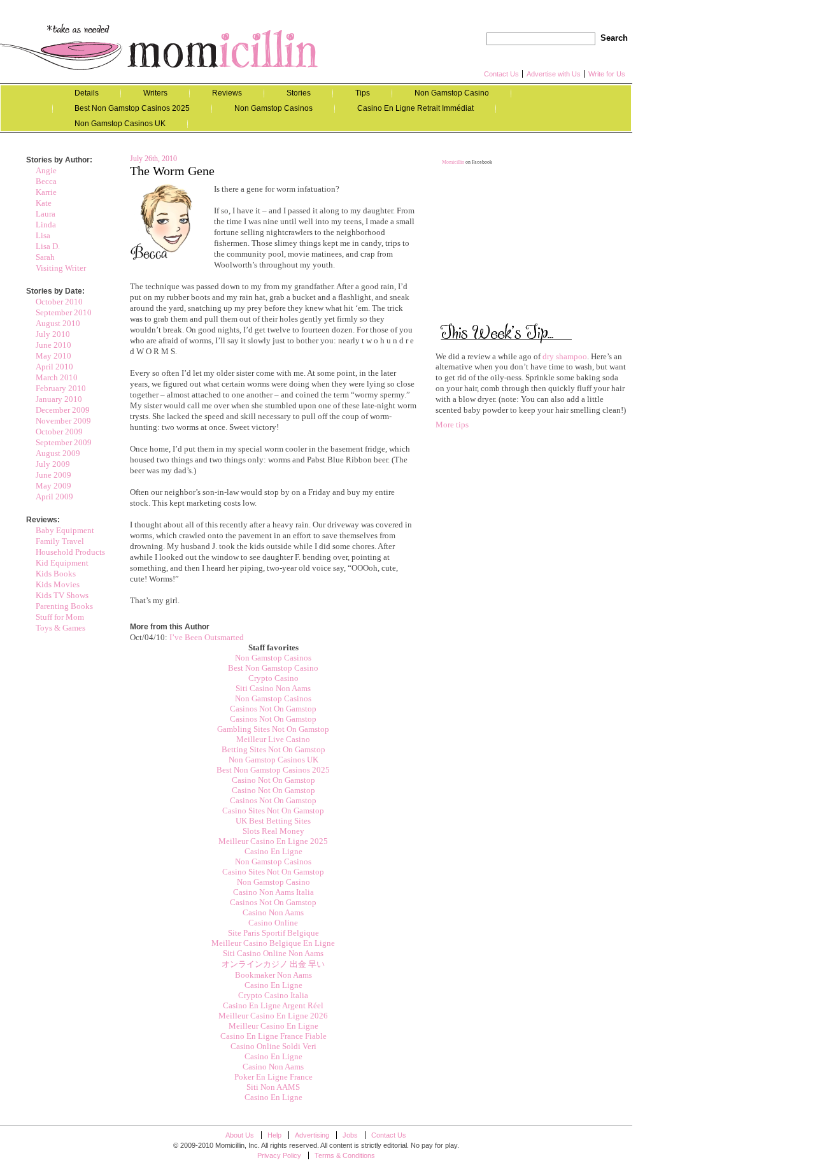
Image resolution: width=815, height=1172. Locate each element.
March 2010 (57, 377)
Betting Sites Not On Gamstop (273, 749)
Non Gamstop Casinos (273, 108)
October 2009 (59, 431)
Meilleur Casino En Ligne (273, 1026)
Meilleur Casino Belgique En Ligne (273, 943)
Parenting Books (64, 606)
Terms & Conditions (345, 1155)
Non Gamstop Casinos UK (120, 123)
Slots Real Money (273, 831)
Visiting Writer (61, 268)
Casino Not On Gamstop (273, 780)
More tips (452, 424)
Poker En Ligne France (273, 1077)
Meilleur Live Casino (273, 739)
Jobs (350, 1135)
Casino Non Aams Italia (273, 892)
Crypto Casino (273, 678)
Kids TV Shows (62, 595)
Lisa (43, 235)
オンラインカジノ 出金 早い (273, 964)
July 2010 (53, 334)
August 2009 (58, 453)
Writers (155, 93)
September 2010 (64, 312)
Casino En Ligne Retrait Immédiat (415, 108)
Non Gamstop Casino (452, 93)
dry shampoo (564, 356)
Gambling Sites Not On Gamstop (273, 729)
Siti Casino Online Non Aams (273, 953)
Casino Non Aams (273, 912)
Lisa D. (48, 246)
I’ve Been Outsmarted (206, 637)
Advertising (312, 1135)
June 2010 (53, 345)
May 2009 (53, 485)
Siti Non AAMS (273, 1087)
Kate (44, 203)
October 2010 (59, 301)
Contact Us (501, 74)
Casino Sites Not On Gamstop (273, 810)
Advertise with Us (554, 74)
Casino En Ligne (273, 851)
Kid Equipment (62, 563)
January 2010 (59, 399)
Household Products (70, 552)
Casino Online (273, 922)
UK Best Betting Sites (273, 820)
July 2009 (53, 464)
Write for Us (606, 74)
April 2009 (54, 496)
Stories (299, 93)
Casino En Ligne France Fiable (273, 1036)
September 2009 (64, 442)
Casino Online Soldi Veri (273, 1046)
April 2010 (54, 366)
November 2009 (63, 420)
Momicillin (159, 47)
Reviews (227, 93)
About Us (239, 1135)
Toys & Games (60, 627)
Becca (46, 181)
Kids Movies (58, 584)
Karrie (46, 192)
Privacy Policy (279, 1155)
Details (86, 93)
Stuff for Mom (60, 617)
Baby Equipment (65, 530)
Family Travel (60, 541)
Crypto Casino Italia (273, 995)
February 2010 (61, 388)
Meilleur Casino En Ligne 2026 (273, 1015)
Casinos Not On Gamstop (273, 708)
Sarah (45, 257)
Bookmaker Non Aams (273, 975)
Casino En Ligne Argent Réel (273, 1005)
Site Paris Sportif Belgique (273, 933)
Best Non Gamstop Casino (273, 668)
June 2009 (53, 475)
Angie (46, 170)
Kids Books (56, 573)
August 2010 (58, 323)
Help (274, 1135)
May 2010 (53, 356)
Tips (362, 93)
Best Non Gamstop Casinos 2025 (132, 108)
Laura (45, 213)
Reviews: (43, 519)
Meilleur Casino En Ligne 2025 (273, 841)
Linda (46, 224)
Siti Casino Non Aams (273, 688)
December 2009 (63, 410)
